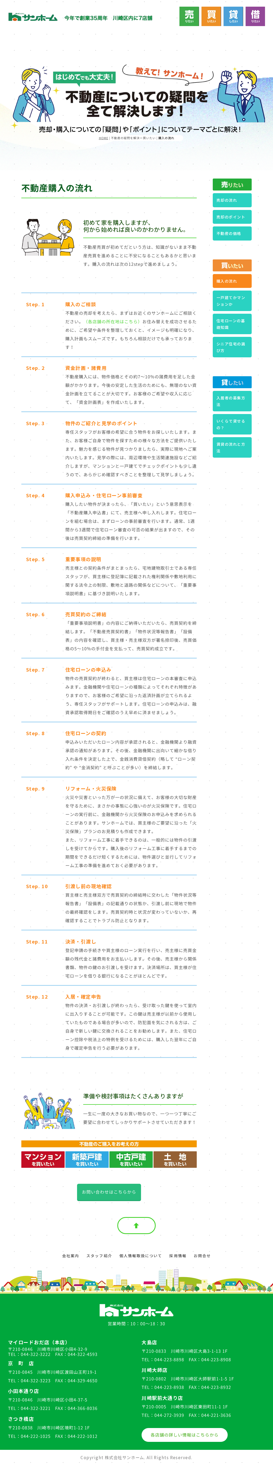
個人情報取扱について (140, 1255)
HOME (103, 138)
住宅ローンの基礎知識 (230, 324)
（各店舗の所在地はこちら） (112, 322)
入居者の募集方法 (230, 401)
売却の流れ (226, 200)
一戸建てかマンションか (230, 301)
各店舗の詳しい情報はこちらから (185, 1435)
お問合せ (202, 1255)
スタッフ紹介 (99, 1255)
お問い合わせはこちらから (109, 1192)
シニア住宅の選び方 (230, 347)
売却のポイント (230, 217)
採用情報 (177, 1255)
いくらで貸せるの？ (230, 424)
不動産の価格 (228, 233)
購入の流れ (226, 281)
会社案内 (70, 1255)
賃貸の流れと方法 (230, 447)
